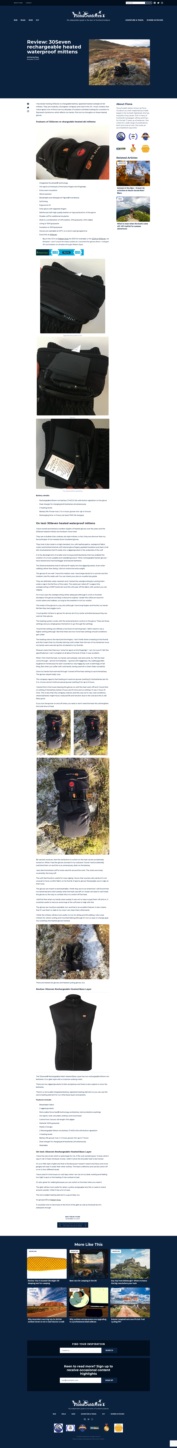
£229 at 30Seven (99, 239)
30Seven (53, 235)
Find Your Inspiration (88, 1344)
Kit (37, 20)
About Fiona (18, 3)
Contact (29, 3)
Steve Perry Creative (98, 1439)
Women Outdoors (155, 20)
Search (148, 3)
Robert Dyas (63, 239)
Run (15, 20)
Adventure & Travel (134, 20)
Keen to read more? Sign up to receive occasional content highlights (88, 1370)
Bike (31, 20)
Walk (23, 20)
